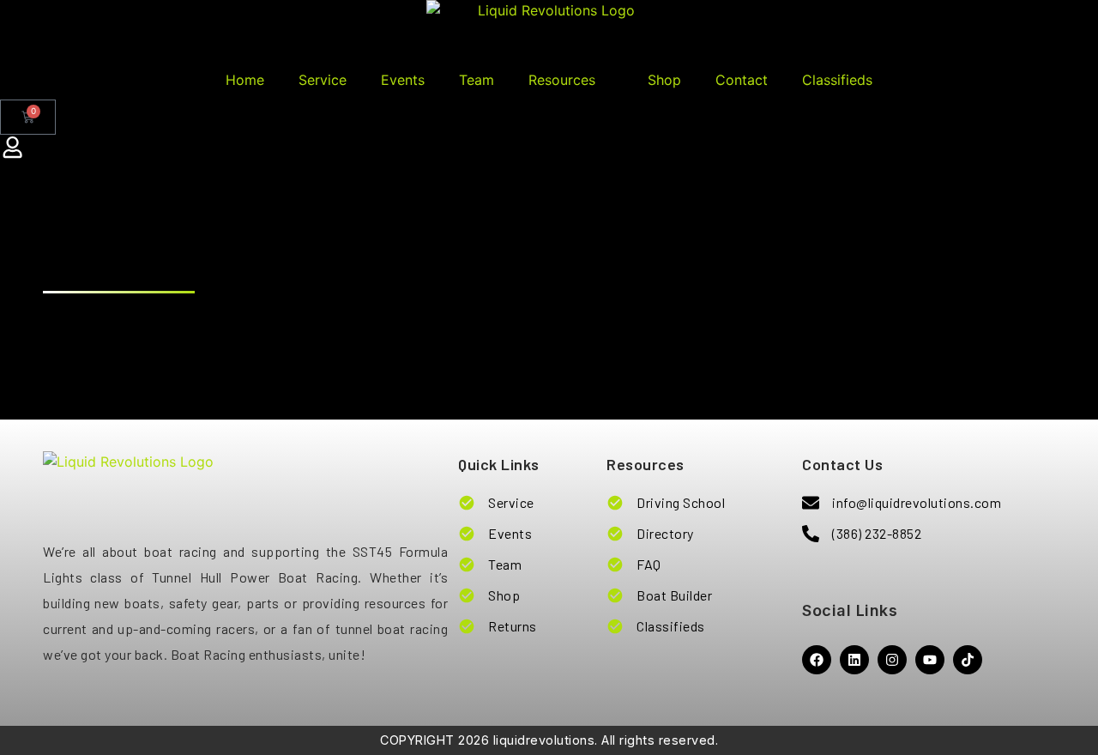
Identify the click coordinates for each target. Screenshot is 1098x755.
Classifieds (837, 79)
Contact (741, 79)
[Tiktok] (967, 659)
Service (323, 79)
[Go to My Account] (13, 147)
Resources (561, 79)
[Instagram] (892, 659)
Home (245, 79)
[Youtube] (929, 659)
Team (476, 79)
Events (403, 79)
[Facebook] (816, 659)
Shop (664, 79)
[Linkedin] (854, 659)
